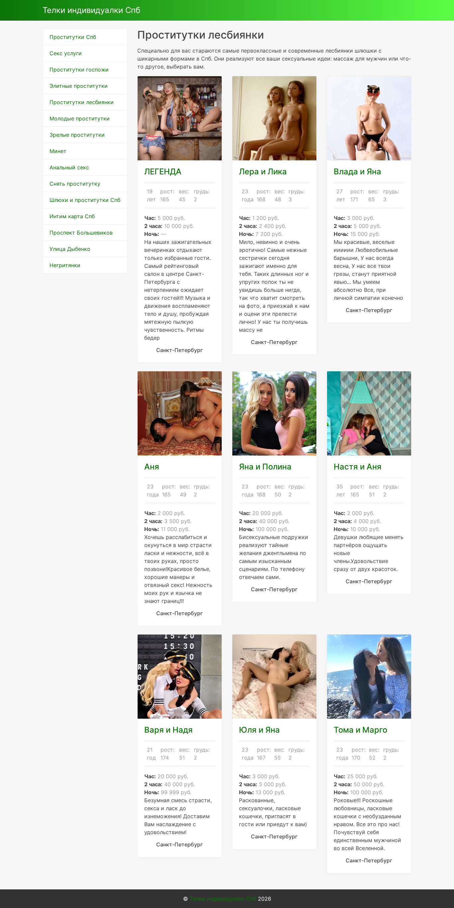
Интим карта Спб (72, 216)
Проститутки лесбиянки (82, 102)
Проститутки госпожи (79, 69)
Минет (58, 151)
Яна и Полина (265, 466)
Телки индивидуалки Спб (91, 10)
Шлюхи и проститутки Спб (85, 200)
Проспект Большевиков (81, 232)
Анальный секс (69, 167)
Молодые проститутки (80, 118)
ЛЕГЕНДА (162, 171)
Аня (151, 466)
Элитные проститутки (79, 86)
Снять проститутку (75, 183)
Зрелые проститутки (77, 134)
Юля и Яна (259, 730)
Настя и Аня (358, 466)
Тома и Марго (360, 730)
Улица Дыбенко (70, 249)
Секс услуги (66, 53)
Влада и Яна (357, 171)
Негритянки (65, 265)
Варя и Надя (168, 730)
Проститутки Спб (73, 37)
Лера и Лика (263, 171)
